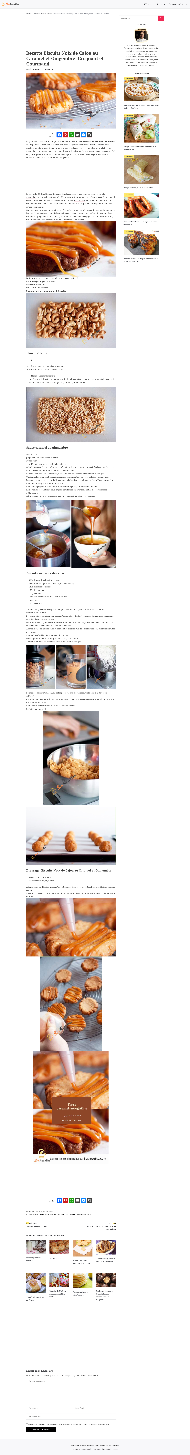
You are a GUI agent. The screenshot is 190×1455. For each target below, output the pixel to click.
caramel (41, 1214)
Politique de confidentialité (81, 1449)
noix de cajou (79, 200)
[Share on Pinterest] (65, 135)
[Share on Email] (77, 135)
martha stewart (59, 1214)
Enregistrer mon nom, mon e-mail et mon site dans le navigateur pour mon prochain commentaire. (69, 1424)
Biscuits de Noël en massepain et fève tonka (57, 1294)
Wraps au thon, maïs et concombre (138, 187)
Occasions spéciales (177, 4)
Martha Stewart (97, 144)
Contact (115, 1449)
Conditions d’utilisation (102, 1449)
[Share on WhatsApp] (71, 135)
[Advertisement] (71, 33)
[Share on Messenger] (83, 135)
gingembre (31, 197)
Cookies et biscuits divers (42, 14)
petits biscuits (81, 1214)
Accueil (28, 14)
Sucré (89, 1214)
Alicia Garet (49, 69)
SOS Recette (149, 4)
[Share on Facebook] (59, 135)
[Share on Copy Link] (89, 135)
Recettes (161, 4)
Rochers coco (55, 1258)
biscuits (35, 1214)
